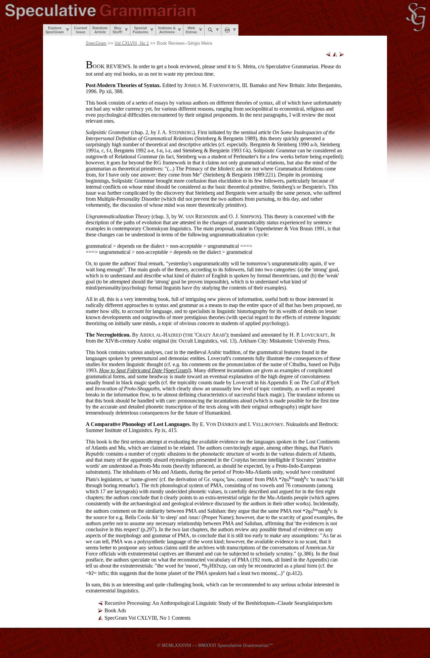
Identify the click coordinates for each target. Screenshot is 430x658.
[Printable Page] (230, 30)
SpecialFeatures (140, 30)
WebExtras (191, 30)
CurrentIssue (80, 30)
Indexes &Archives (167, 30)
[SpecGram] (144, 370)
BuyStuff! (118, 30)
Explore (54, 30)
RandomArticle (100, 30)
